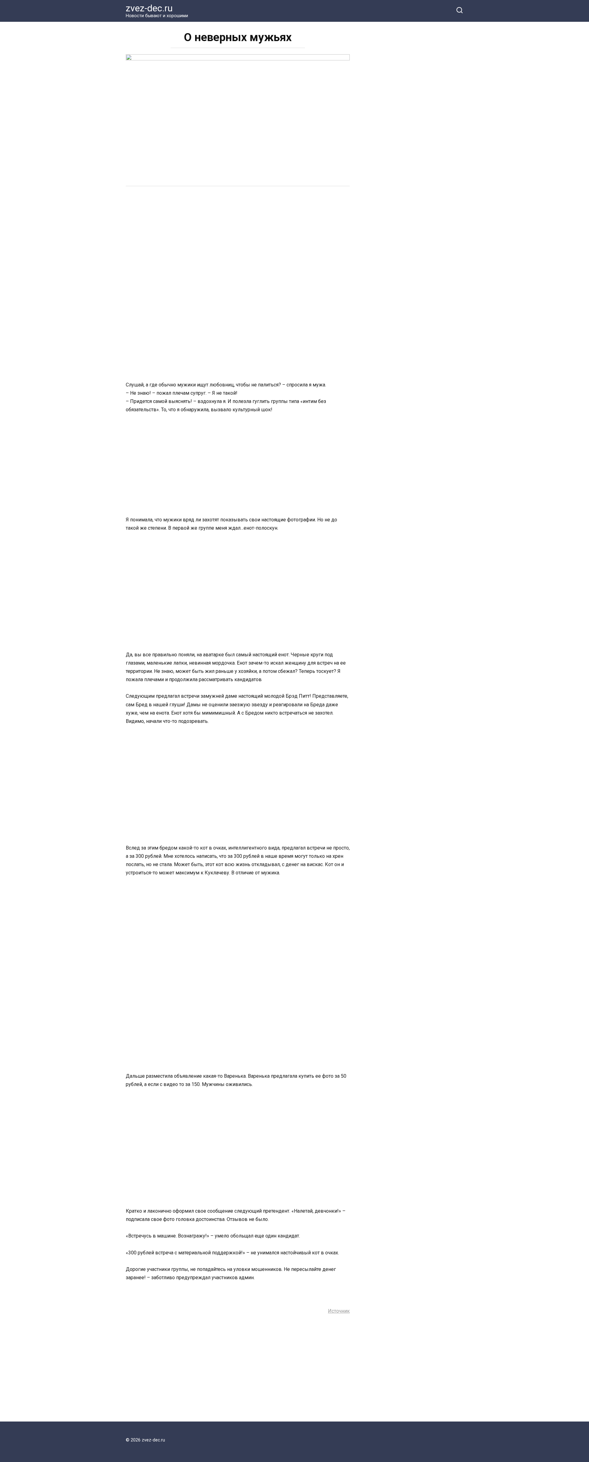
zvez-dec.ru (149, 8)
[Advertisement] (238, 239)
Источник (339, 1311)
